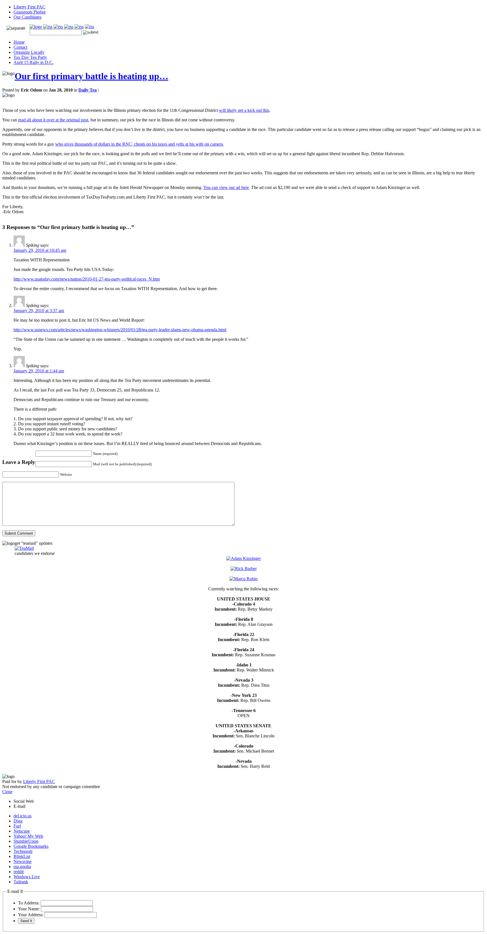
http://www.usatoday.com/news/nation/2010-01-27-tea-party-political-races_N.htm (87, 279)
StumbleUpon (26, 841)
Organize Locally (29, 52)
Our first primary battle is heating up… (91, 76)
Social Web (24, 801)
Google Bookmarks (31, 846)
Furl (17, 826)
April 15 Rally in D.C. (34, 62)
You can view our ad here (226, 187)
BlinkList (22, 856)
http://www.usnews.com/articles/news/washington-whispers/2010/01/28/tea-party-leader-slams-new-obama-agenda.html (120, 329)
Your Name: (29, 908)
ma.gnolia (22, 866)
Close (7, 791)
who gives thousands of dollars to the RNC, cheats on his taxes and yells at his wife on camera (139, 144)
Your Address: (30, 914)
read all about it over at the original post (53, 119)
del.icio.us (23, 815)
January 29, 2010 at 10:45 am (40, 250)
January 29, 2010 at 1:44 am (39, 370)
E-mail (19, 806)
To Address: (28, 902)
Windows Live (27, 876)
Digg (18, 821)
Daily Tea (87, 90)
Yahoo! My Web (28, 836)
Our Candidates (27, 17)
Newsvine (23, 861)
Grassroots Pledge (30, 12)
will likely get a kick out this (244, 110)
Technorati (23, 851)
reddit (19, 871)
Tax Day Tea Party (30, 57)
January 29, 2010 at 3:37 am (39, 310)
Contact (20, 47)
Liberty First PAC (29, 7)
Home (19, 42)
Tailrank (21, 881)
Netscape (22, 831)
